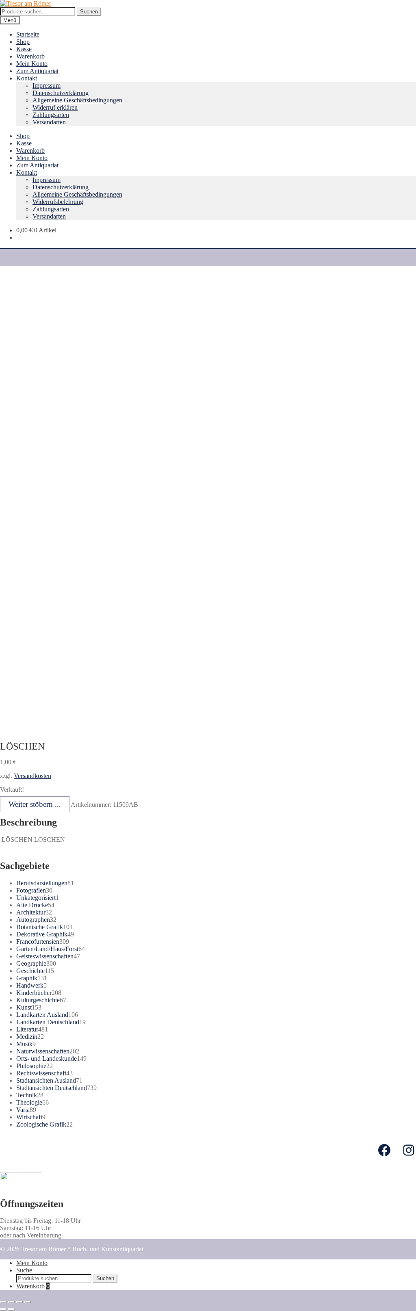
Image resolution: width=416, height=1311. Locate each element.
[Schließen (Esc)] (3, 1302)
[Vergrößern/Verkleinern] (27, 1302)
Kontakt (26, 78)
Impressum (46, 85)
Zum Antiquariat (37, 70)
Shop (23, 41)
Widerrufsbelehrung (57, 201)
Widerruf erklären (55, 107)
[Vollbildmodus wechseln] (19, 1302)
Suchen (89, 12)
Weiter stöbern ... (35, 804)
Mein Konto (32, 63)
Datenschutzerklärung (60, 92)
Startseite (27, 34)
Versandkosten (32, 775)
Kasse (24, 49)
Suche (24, 1270)
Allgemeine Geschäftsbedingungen (77, 100)
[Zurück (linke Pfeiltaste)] (3, 1309)
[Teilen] (11, 1302)
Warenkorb (30, 56)
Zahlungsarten (50, 114)
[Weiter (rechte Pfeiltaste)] (11, 1309)
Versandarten (49, 122)
